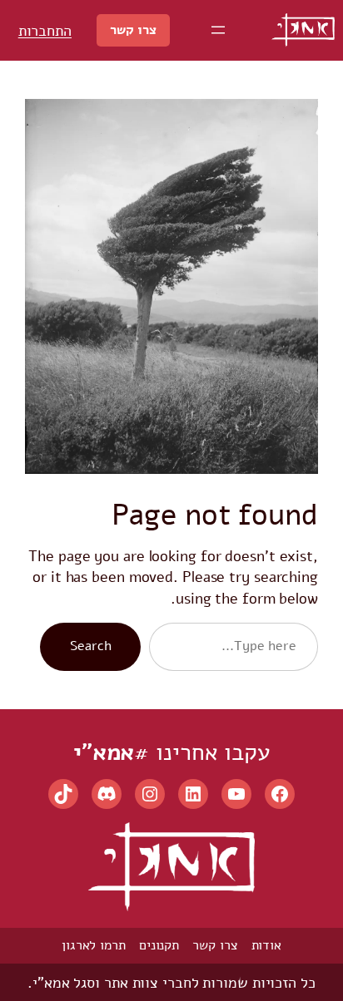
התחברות (45, 30)
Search (90, 646)
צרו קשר (133, 30)
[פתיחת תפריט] (218, 30)
